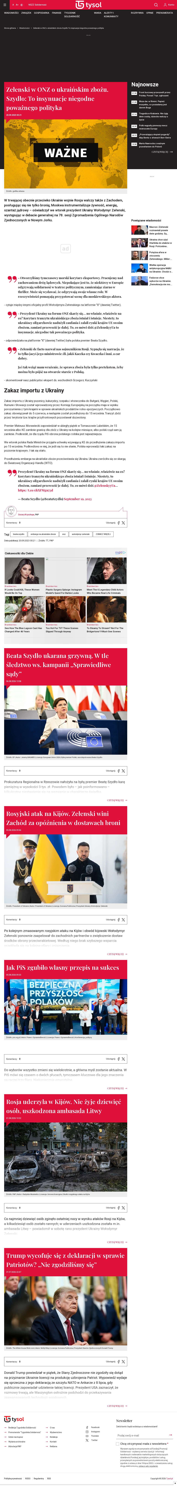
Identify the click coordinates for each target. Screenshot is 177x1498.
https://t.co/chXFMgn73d (35, 490)
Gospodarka (41, 13)
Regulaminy (39, 1478)
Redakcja (54, 1437)
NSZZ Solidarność (37, 4)
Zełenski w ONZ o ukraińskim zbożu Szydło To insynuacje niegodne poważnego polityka (68, 28)
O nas (52, 1427)
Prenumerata (164, 13)
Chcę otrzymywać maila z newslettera (144, 1444)
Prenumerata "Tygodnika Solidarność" (24, 1432)
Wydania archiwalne (16, 1441)
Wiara (97, 13)
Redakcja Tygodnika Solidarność (22, 1427)
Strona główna (10, 28)
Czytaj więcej (160, 151)
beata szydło (18, 534)
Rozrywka (137, 13)
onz (64, 534)
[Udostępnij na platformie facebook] (118, 523)
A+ (17, 4)
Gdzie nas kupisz (15, 1437)
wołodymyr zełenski (80, 534)
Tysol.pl (169, 1478)
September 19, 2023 (78, 499)
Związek (26, 13)
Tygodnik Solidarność (72, 14)
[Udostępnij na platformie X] (123, 523)
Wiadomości (11, 13)
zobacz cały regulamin (148, 1466)
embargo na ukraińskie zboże (43, 534)
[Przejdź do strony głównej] (85, 5)
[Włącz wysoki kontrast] (22, 4)
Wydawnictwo (56, 1432)
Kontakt (53, 1441)
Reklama (53, 1446)
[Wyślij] (170, 1435)
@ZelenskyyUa (104, 485)
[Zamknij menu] (5, 5)
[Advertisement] (88, 57)
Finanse (56, 13)
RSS (49, 1478)
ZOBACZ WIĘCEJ (103, 534)
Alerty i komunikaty (111, 14)
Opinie (149, 13)
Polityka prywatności (13, 1478)
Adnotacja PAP (14, 1446)
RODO (27, 1478)
